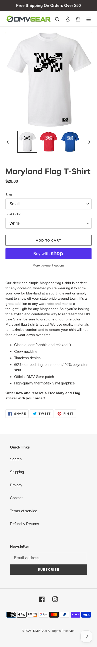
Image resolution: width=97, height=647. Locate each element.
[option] (27, 142)
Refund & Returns (24, 524)
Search (16, 459)
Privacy (16, 485)
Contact (16, 498)
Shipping (17, 472)
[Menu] (88, 19)
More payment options (49, 265)
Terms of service (23, 511)
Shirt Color (13, 214)
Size (8, 195)
